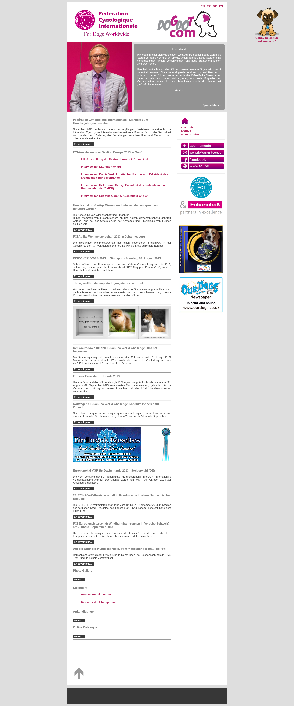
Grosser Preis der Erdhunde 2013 (96, 376)
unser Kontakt (190, 134)
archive (186, 130)
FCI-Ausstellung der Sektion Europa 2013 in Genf (114, 159)
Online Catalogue (85, 627)
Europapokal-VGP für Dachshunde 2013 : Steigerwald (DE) (114, 470)
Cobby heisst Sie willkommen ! (267, 39)
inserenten (188, 127)
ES (221, 6)
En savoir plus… (83, 144)
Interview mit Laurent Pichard (101, 166)
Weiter (179, 90)
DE (215, 6)
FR (209, 6)
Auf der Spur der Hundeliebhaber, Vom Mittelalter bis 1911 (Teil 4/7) (119, 548)
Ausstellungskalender (96, 594)
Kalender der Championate (99, 602)
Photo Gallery (82, 570)
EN (203, 6)
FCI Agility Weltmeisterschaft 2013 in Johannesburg (109, 236)
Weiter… (79, 579)
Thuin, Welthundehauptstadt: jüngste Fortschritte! (108, 283)
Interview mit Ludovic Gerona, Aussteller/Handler (114, 195)
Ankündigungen (84, 611)
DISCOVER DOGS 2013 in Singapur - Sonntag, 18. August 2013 (117, 258)
